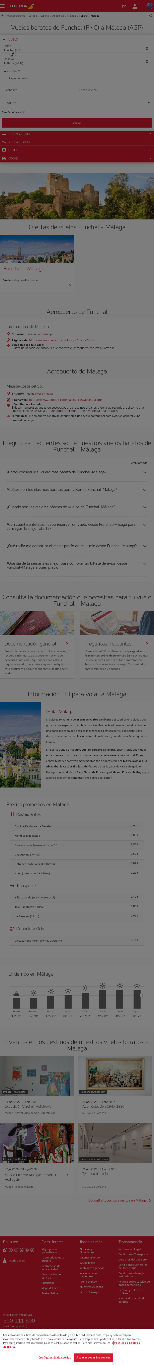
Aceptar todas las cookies (93, 1357)
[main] (77, 1347)
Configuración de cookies (54, 1357)
